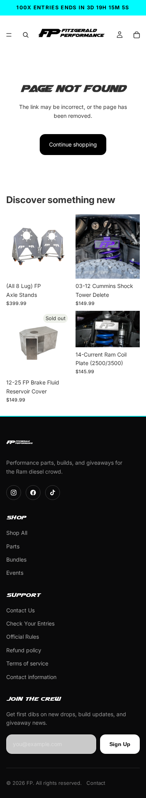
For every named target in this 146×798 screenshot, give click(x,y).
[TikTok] (52, 492)
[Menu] (9, 35)
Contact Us (20, 610)
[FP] (20, 443)
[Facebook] (33, 492)
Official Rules (22, 636)
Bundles (16, 559)
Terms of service (27, 663)
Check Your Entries (30, 623)
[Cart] (136, 34)
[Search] (25, 34)
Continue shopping (73, 144)
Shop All (16, 532)
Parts (12, 546)
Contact (95, 783)
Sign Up (119, 744)
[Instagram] (13, 492)
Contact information (31, 677)
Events (14, 572)
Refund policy (23, 650)
